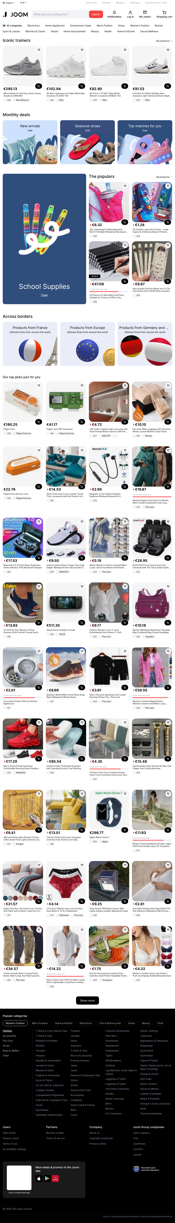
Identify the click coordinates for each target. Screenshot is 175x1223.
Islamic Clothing (149, 1030)
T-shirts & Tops (44, 1035)
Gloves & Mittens (149, 1088)
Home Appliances (55, 25)
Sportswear (42, 1109)
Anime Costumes (114, 1098)
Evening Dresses (80, 1060)
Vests (143, 1108)
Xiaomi (54, 31)
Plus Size (8, 1040)
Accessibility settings (14, 1149)
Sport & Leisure (11, 31)
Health (108, 31)
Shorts (74, 1080)
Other (6, 1055)
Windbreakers (113, 1060)
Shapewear (146, 1045)
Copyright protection (101, 1138)
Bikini (73, 1109)
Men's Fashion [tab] (40, 1023)
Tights (108, 1055)
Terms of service (55, 1138)
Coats (74, 1114)
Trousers (40, 1050)
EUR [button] (22, 2)
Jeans (74, 1065)
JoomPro (138, 1149)
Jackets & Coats (45, 1065)
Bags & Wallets (11, 1050)
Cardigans (76, 1100)
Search (96, 14)
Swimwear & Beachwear (49, 1114)
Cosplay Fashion (45, 1090)
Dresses (40, 1045)
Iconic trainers (16, 40)
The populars (102, 176)
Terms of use (10, 1143)
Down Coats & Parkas (83, 1104)
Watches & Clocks (35, 31)
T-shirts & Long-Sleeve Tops (51, 1030)
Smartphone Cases (80, 25)
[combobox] (59, 14)
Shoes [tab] (131, 1023)
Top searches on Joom (156, 2)
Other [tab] (160, 1023)
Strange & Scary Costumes (155, 1103)
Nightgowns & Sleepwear (154, 1040)
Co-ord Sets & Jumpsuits (50, 1085)
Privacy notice (11, 1138)
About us (94, 1132)
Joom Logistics (141, 1132)
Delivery (106, 2)
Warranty (120, 2)
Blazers (109, 1108)
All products (163, 41)
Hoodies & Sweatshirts (48, 1060)
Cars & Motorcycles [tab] (110, 1023)
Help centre (91, 2)
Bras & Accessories (81, 1055)
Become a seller (55, 1132)
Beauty (95, 31)
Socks (39, 1104)
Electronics (34, 25)
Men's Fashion (104, 25)
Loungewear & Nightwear (50, 1095)
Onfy (135, 1138)
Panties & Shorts (149, 1073)
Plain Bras (110, 1035)
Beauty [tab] (146, 1023)
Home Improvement (75, 31)
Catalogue (135, 2)
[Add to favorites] (39, 50)
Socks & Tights (44, 1080)
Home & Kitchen (126, 31)
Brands (159, 25)
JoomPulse (139, 1143)
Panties (109, 1093)
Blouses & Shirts (44, 1070)
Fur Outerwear (113, 1113)
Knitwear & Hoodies (46, 1040)
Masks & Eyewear (150, 1098)
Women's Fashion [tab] (15, 1023)
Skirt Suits (145, 1078)
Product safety (98, 1143)
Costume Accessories (117, 1030)
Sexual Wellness (149, 31)
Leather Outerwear (150, 1093)
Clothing (7, 1030)
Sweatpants (112, 1045)
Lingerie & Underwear (48, 1075)
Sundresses (111, 1040)
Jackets (75, 1035)
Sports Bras (146, 1050)
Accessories (9, 1035)
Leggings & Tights (115, 1078)
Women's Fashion (139, 25)
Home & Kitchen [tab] (64, 1023)
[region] (87, 74)
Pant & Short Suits (81, 1090)
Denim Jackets (148, 1083)
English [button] (9, 3)
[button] (39, 1178)
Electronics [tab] (86, 1023)
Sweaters (76, 1045)
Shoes (121, 25)
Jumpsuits (146, 1035)
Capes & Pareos (149, 1060)
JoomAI (137, 1154)
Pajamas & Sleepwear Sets (85, 1075)
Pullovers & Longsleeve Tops (52, 1100)
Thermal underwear (151, 1113)
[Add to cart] (38, 86)
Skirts (74, 1040)
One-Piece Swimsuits (117, 1088)
